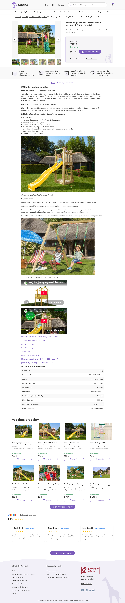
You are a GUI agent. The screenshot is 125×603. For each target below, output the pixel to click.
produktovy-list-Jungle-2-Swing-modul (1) (37, 363)
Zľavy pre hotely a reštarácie (56, 574)
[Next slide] (58, 39)
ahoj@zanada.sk (88, 579)
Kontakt (61, 5)
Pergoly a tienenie (67, 12)
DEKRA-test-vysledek (29, 348)
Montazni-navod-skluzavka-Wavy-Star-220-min (39, 337)
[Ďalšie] (113, 536)
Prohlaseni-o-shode (28, 344)
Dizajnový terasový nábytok (44, 12)
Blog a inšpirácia (52, 571)
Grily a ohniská (103, 12)
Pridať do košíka (91, 52)
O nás (47, 5)
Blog (53, 5)
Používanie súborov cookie (21, 590)
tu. (88, 600)
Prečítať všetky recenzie (62, 553)
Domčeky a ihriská (86, 12)
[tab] (53, 83)
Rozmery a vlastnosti (65, 83)
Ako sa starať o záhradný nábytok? (58, 577)
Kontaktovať (86, 584)
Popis (53, 83)
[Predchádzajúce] (12, 536)
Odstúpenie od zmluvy (19, 580)
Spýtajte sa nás (92, 59)
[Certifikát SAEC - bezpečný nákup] (97, 570)
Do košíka (22, 459)
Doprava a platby (17, 577)
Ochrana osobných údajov (20, 587)
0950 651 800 (88, 577)
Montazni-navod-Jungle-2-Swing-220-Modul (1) (39, 359)
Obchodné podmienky (19, 584)
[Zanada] (20, 5)
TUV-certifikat (26, 351)
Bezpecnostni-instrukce (30, 355)
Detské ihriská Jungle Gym (38, 17)
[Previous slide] (15, 39)
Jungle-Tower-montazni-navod (33, 340)
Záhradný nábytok (22, 12)
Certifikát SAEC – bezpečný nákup (23, 574)
